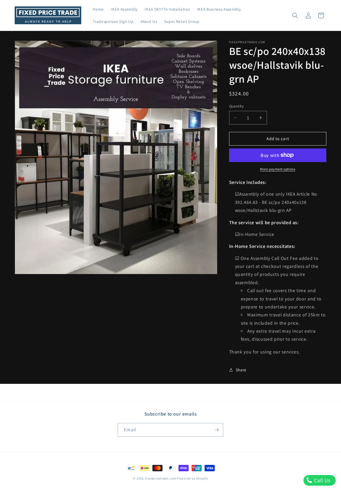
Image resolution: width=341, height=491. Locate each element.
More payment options (277, 169)
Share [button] (241, 369)
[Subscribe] (216, 430)
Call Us (321, 480)
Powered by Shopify (192, 478)
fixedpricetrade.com (160, 478)
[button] (295, 15)
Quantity (236, 105)
